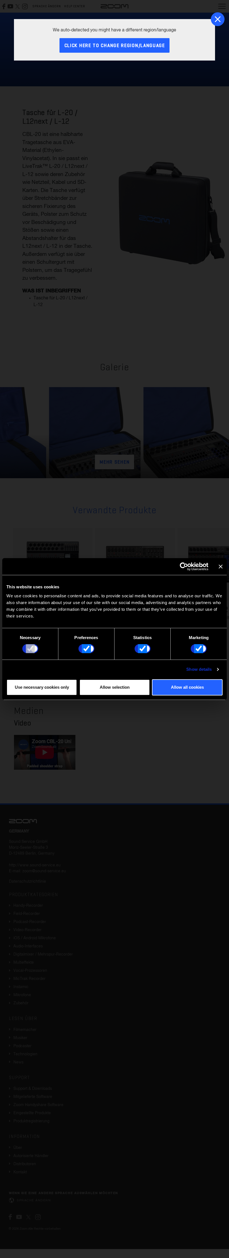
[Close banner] (221, 566)
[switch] (86, 648)
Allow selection (115, 687)
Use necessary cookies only (42, 687)
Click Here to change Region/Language (115, 45)
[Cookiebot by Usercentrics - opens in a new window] (183, 566)
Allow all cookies (187, 687)
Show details (199, 669)
